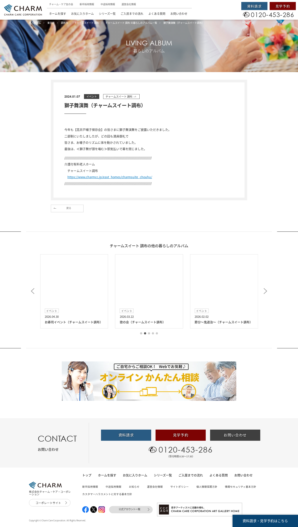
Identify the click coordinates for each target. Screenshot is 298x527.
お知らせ (134, 487)
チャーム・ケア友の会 (61, 4)
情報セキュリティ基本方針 (240, 487)
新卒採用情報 (87, 4)
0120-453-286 (186, 449)
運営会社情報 (129, 4)
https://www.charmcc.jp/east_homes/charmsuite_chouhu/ (109, 177)
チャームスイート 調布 (119, 96)
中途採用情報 (108, 4)
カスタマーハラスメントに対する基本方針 (107, 494)
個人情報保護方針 (206, 487)
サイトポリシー (179, 487)
